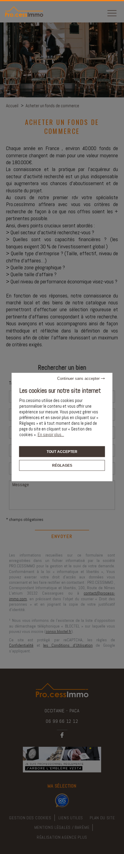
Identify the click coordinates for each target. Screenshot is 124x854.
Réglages (62, 465)
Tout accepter (62, 451)
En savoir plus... (51, 434)
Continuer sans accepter (79, 378)
